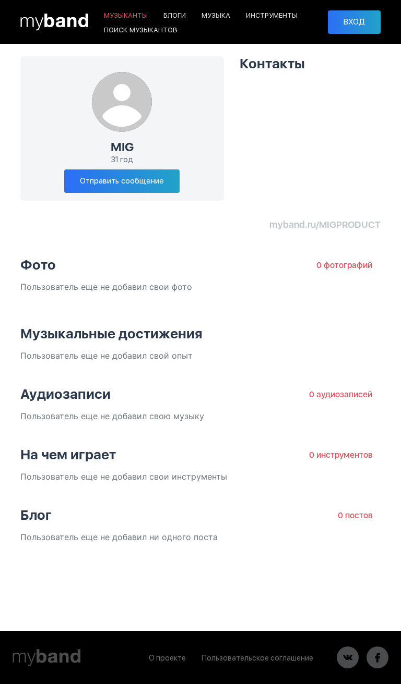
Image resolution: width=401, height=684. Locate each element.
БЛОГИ (174, 15)
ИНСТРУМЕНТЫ (272, 15)
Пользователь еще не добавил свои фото (106, 287)
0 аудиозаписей (340, 394)
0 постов (355, 515)
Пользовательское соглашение (257, 658)
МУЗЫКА (216, 15)
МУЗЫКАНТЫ (126, 15)
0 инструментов (340, 455)
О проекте (167, 658)
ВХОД (354, 22)
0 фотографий (344, 265)
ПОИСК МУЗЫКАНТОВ (141, 30)
